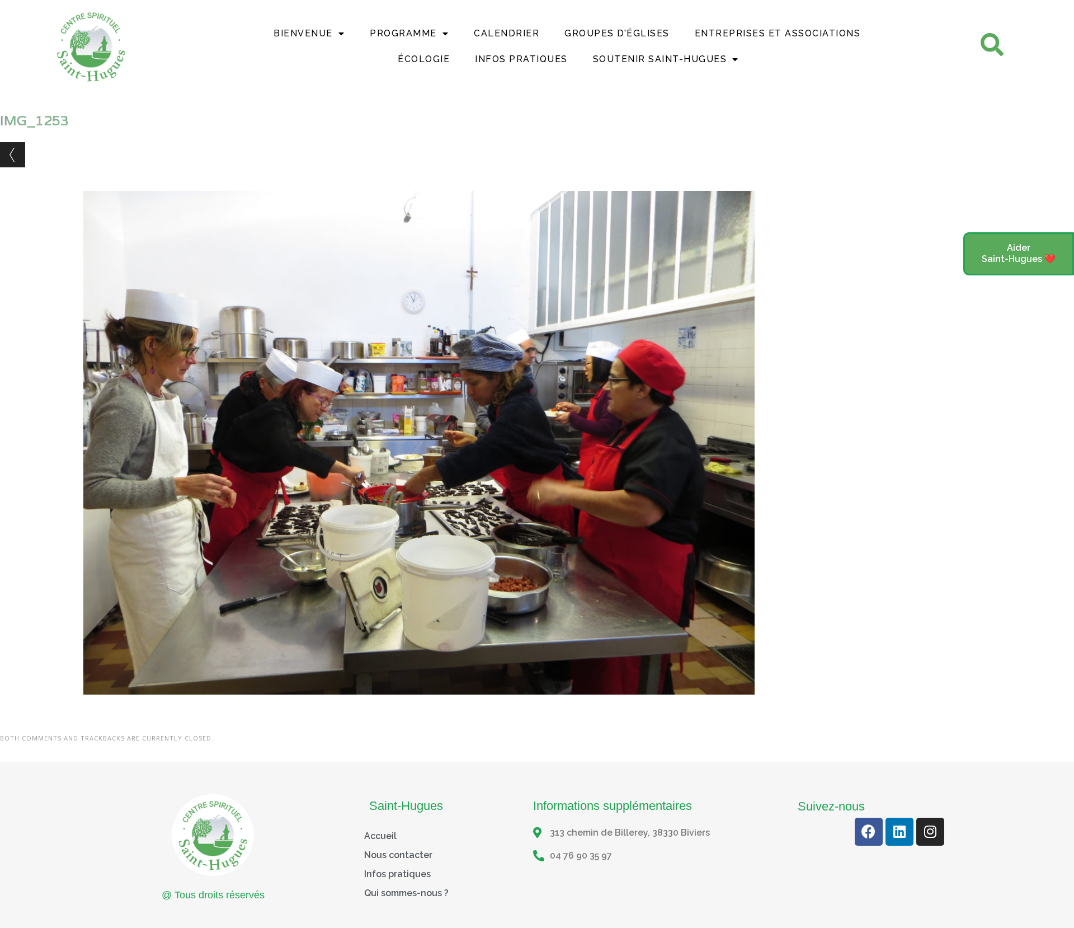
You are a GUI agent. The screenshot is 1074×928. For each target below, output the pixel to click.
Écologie (424, 59)
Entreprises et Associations (778, 33)
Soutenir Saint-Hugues (660, 59)
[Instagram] (930, 832)
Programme (403, 33)
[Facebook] (869, 832)
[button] (1018, 254)
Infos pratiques (397, 874)
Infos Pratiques (521, 59)
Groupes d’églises (617, 33)
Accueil (380, 836)
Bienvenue (303, 33)
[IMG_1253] (419, 705)
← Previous (12, 154)
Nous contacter (398, 855)
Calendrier (506, 33)
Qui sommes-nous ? (406, 893)
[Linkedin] (899, 832)
